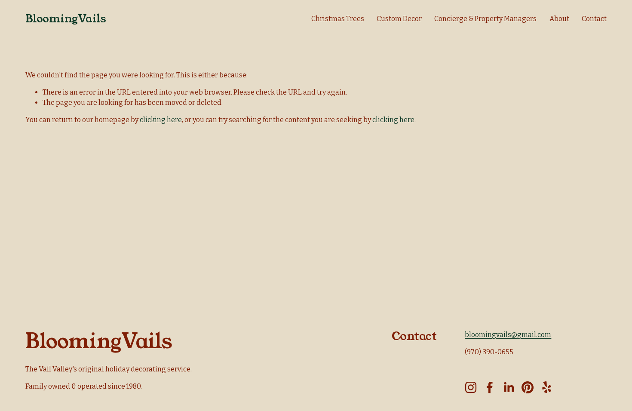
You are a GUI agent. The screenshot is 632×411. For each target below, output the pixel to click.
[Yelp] (546, 387)
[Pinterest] (528, 387)
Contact (594, 19)
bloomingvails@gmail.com (508, 335)
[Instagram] (471, 387)
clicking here (161, 120)
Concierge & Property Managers (485, 19)
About (559, 19)
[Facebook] (490, 387)
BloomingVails (65, 18)
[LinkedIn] (509, 387)
